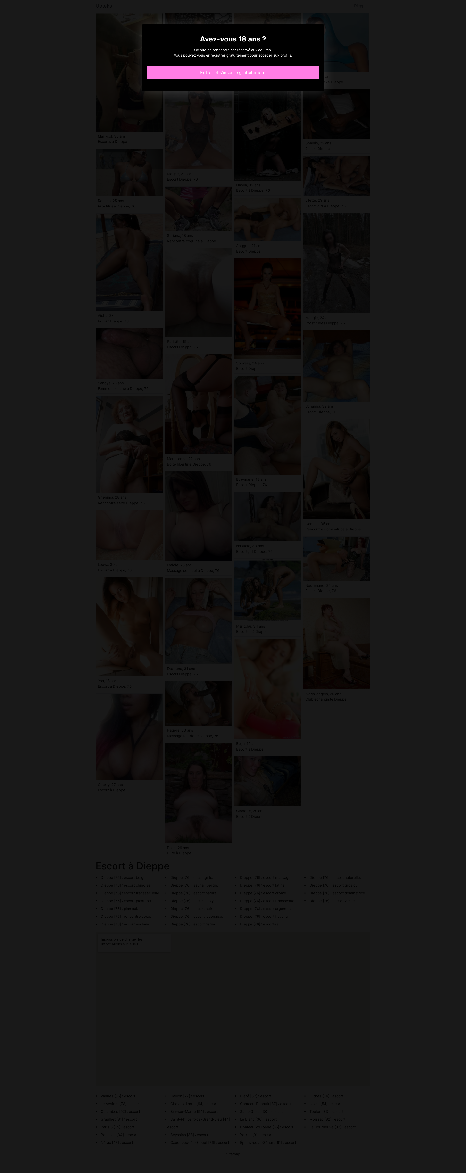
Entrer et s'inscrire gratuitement (233, 72)
